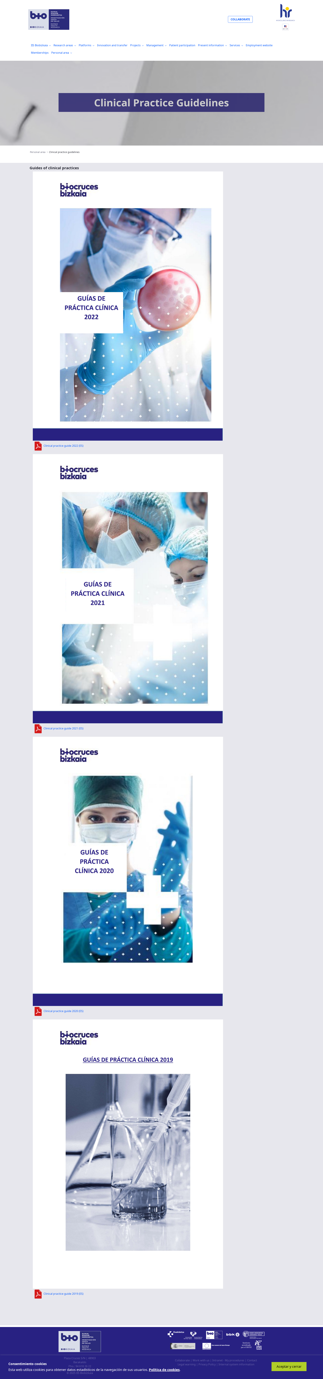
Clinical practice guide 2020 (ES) (63, 1011)
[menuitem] (41, 45)
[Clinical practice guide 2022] (128, 306)
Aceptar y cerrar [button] (289, 1366)
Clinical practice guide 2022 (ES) (63, 446)
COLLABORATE (240, 19)
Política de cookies (164, 1369)
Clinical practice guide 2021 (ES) (63, 728)
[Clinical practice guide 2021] (128, 588)
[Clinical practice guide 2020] (128, 871)
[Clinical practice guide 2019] (128, 1154)
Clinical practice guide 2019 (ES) (63, 1294)
